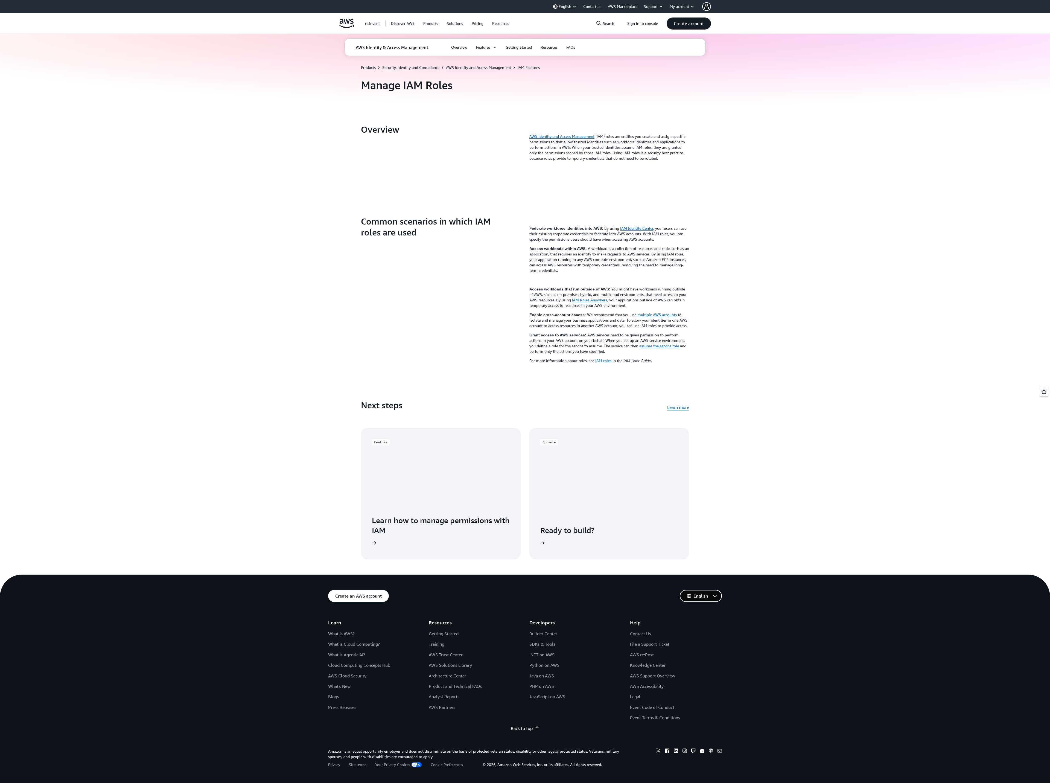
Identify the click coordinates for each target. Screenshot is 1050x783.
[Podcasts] (711, 752)
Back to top (522, 728)
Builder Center (543, 633)
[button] (403, 23)
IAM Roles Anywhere (589, 300)
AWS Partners (442, 707)
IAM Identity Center (636, 228)
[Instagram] (684, 752)
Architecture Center (447, 676)
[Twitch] (693, 752)
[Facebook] (667, 752)
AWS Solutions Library (450, 665)
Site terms (357, 764)
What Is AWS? (341, 633)
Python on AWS (544, 665)
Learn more (678, 407)
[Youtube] (702, 752)
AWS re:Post (642, 654)
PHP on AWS (541, 686)
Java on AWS (541, 676)
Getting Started (444, 633)
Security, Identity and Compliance (410, 67)
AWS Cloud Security (347, 676)
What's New (339, 686)
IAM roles (603, 360)
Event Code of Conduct (652, 707)
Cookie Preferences (447, 764)
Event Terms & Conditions (655, 717)
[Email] (720, 752)
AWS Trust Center (446, 654)
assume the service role (659, 346)
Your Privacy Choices (392, 764)
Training (436, 644)
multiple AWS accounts (657, 314)
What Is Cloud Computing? (354, 644)
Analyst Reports (444, 696)
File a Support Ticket (649, 644)
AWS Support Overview (652, 676)
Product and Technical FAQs (455, 686)
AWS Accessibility (647, 686)
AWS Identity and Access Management (478, 67)
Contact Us (640, 633)
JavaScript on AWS (547, 696)
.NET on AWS (542, 654)
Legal (635, 696)
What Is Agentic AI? (346, 654)
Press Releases (342, 707)
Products (368, 67)
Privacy (334, 764)
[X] (658, 752)
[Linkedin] (676, 752)
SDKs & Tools (542, 644)
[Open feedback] (1044, 392)
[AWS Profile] (706, 6)
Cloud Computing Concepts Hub (359, 665)
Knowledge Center (648, 665)
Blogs (333, 696)
